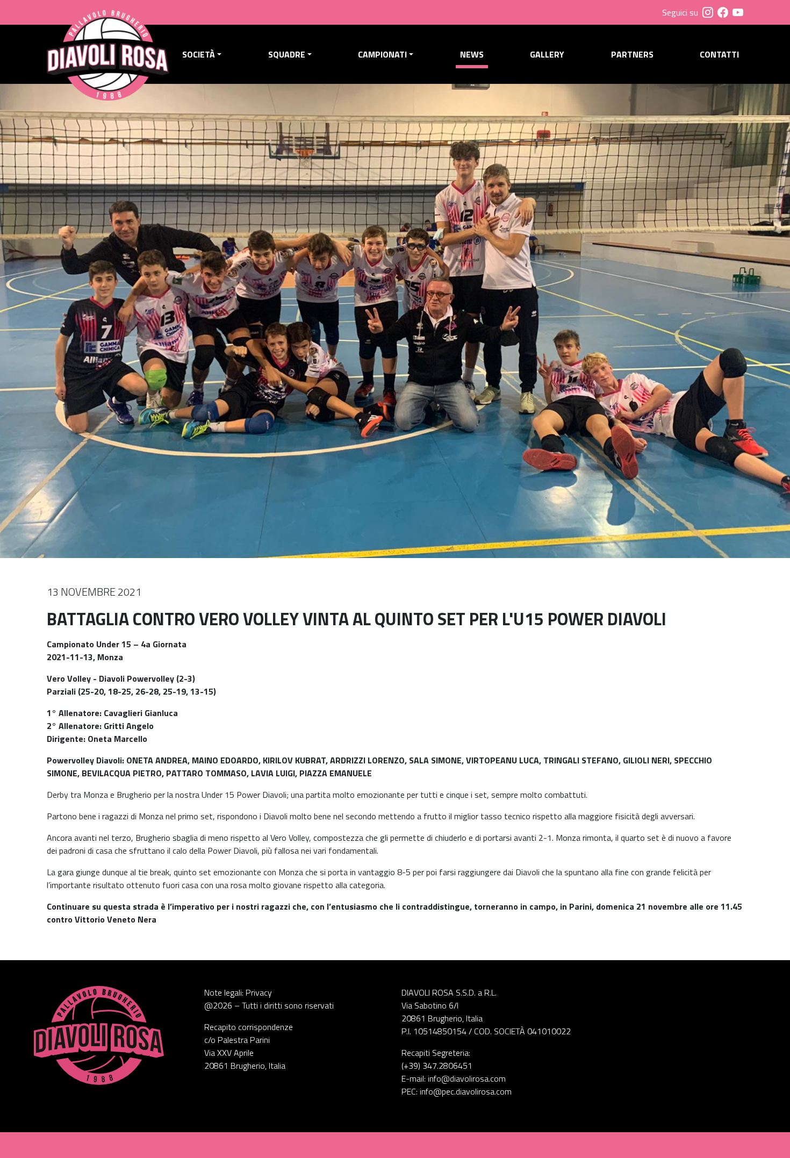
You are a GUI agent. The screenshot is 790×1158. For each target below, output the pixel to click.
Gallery (547, 54)
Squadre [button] (286, 54)
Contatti (719, 54)
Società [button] (198, 54)
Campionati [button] (382, 54)
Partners (632, 54)
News (472, 54)
